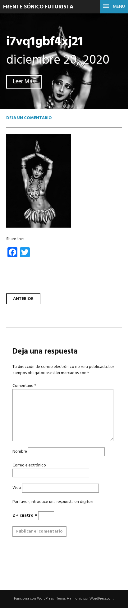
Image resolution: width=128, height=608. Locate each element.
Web (16, 488)
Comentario (24, 386)
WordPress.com (101, 598)
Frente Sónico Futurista (38, 7)
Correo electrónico (29, 465)
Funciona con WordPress (34, 598)
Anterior (23, 299)
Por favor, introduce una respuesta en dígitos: (52, 502)
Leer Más (24, 81)
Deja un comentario (29, 118)
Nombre (19, 451)
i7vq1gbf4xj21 (44, 42)
